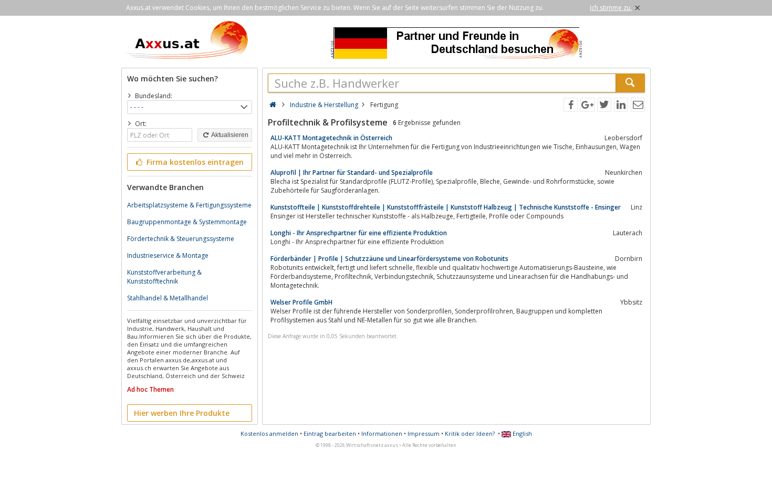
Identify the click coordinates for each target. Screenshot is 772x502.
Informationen (381, 433)
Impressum (424, 433)
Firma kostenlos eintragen (194, 162)
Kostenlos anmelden (269, 433)
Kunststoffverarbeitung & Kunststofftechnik (164, 277)
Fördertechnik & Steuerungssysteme (180, 238)
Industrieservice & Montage (167, 255)
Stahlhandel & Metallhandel (167, 298)
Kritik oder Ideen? (470, 433)
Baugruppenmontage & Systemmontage (187, 221)
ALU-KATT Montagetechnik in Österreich (331, 137)
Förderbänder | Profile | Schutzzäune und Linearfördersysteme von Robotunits (389, 258)
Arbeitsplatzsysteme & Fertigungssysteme (189, 205)
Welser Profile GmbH (301, 302)
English (521, 433)
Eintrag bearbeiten (330, 433)
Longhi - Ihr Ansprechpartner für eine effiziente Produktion (358, 232)
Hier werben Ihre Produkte (181, 413)
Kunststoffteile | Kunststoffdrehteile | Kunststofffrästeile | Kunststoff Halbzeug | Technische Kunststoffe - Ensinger (445, 207)
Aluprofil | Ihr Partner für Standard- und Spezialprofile (351, 172)
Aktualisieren (229, 135)
